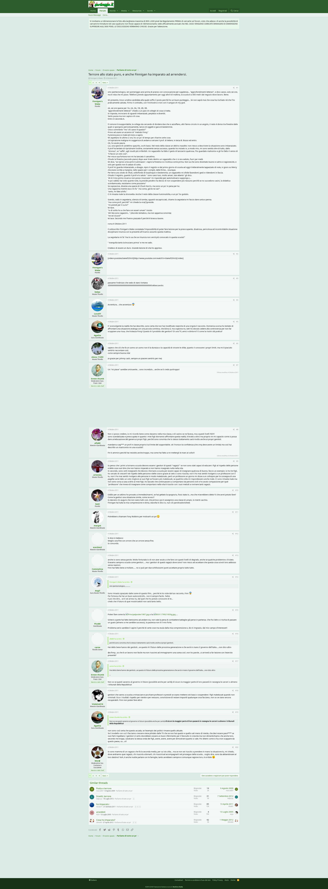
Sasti (97, 504)
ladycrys (99, 799)
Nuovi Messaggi (94, 15)
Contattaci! (179, 880)
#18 (236, 690)
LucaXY (97, 313)
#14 (236, 577)
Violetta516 (97, 704)
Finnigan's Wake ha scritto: (119, 582)
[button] (117, 10)
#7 (237, 365)
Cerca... (105, 15)
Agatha (97, 335)
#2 (237, 254)
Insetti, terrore (103, 796)
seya (231, 814)
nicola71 (99, 807)
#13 (236, 555)
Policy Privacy (217, 880)
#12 (236, 534)
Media (124, 10)
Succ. (104, 82)
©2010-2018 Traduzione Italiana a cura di (164, 887)
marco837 (100, 791)
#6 (237, 343)
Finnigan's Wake (96, 78)
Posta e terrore (103, 788)
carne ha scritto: (115, 666)
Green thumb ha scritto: (118, 717)
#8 (237, 429)
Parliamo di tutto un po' (124, 791)
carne (97, 647)
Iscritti (150, 10)
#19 (236, 712)
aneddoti (100, 811)
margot (97, 525)
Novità (112, 10)
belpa (97, 292)
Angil (97, 590)
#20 (236, 747)
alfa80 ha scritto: (115, 639)
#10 (236, 490)
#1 (237, 88)
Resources (136, 10)
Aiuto (227, 880)
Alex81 (230, 806)
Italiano (94, 880)
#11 (236, 512)
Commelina (97, 569)
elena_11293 (97, 357)
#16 (236, 634)
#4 (237, 300)
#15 (236, 610)
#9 (237, 461)
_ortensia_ (97, 475)
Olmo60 (99, 822)
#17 (236, 661)
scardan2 (97, 547)
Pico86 (97, 623)
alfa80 (97, 443)
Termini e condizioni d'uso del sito (198, 880)
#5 (237, 322)
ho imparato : (103, 804)
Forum (103, 10)
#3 (237, 278)
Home (93, 10)
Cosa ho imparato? (105, 819)
